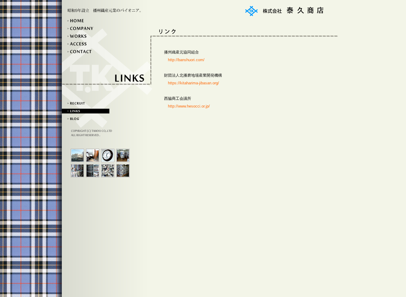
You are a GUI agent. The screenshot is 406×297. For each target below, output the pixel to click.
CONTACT (85, 51)
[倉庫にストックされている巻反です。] (107, 170)
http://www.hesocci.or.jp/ (189, 106)
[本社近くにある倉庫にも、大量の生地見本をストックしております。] (92, 170)
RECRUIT (85, 103)
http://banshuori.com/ (186, 60)
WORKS (85, 36)
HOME (85, 20)
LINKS (85, 111)
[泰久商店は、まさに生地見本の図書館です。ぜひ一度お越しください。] (123, 170)
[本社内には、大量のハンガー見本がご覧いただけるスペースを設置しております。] (123, 155)
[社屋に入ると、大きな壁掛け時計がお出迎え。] (107, 155)
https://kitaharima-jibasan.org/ (193, 83)
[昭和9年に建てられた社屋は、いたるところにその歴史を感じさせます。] (92, 155)
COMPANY (85, 28)
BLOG (85, 118)
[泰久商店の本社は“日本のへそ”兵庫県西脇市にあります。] (77, 155)
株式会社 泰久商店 (284, 11)
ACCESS (85, 44)
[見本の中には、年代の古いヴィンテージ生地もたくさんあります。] (77, 170)
